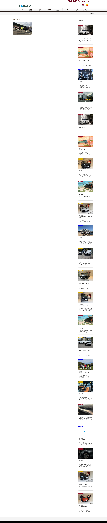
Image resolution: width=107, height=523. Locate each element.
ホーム (88, 13)
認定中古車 (35, 519)
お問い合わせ (71, 519)
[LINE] (69, 1)
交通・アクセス (64, 519)
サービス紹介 (49, 519)
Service (58, 10)
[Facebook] (71, 1)
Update (22, 10)
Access (85, 10)
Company (76, 10)
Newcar (40, 10)
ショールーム (43, 519)
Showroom (49, 10)
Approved (31, 10)
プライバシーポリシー (78, 519)
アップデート (29, 519)
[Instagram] (74, 1)
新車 (39, 519)
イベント (54, 519)
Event (67, 10)
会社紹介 (59, 519)
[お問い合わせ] (76, 1)
